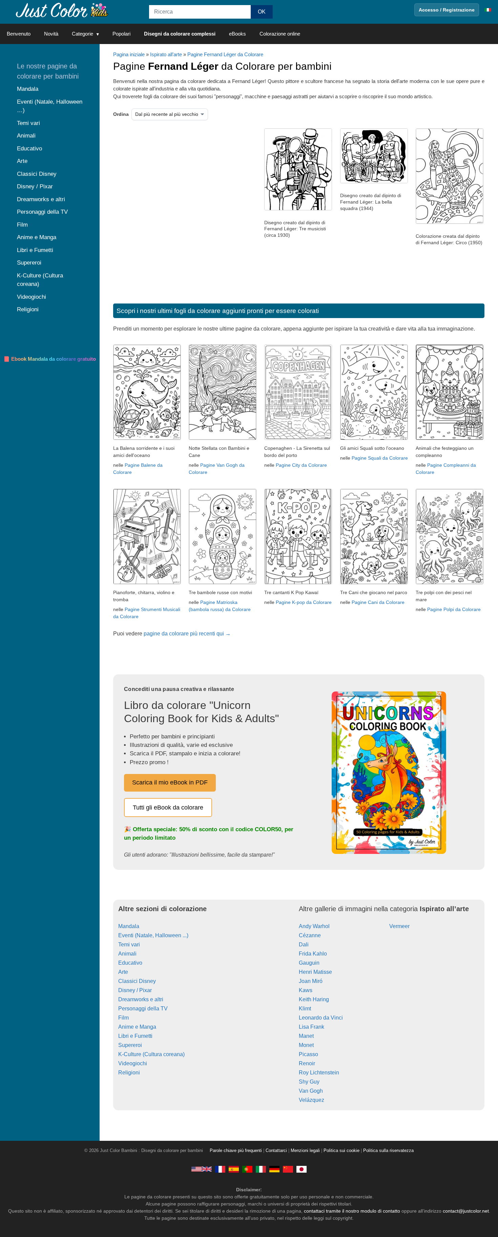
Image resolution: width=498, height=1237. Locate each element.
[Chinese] (288, 1169)
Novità (51, 34)
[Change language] (487, 9)
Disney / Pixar (135, 990)
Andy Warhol (314, 926)
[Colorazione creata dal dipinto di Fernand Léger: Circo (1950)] (449, 222)
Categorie (82, 34)
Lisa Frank (311, 1027)
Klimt (305, 1008)
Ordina (121, 114)
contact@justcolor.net (466, 1211)
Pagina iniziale (129, 54)
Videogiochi (132, 1063)
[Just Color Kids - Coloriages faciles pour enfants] (220, 1169)
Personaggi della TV (143, 1008)
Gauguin (309, 963)
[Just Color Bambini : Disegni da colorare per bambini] (62, 10)
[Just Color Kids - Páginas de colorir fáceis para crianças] (247, 1169)
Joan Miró (311, 981)
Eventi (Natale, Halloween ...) (153, 935)
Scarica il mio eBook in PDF (170, 782)
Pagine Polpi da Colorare (454, 609)
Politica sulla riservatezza (388, 1150)
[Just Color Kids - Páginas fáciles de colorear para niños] (234, 1169)
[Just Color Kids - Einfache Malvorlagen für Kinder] (274, 1169)
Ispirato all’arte (166, 54)
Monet (306, 1045)
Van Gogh (311, 1091)
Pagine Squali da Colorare (380, 458)
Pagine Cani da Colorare (378, 602)
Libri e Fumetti (135, 1036)
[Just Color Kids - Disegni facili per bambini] (261, 1169)
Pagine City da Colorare (301, 465)
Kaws (305, 990)
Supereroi (130, 1045)
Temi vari (129, 944)
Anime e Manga (137, 1027)
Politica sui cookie (341, 1150)
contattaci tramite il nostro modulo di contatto (352, 1211)
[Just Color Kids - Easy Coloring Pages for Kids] (201, 1169)
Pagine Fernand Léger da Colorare (225, 54)
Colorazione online (280, 34)
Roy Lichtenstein (319, 1072)
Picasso (308, 1054)
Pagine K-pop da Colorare (304, 602)
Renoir (307, 1063)
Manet (306, 1036)
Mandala (128, 926)
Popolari (121, 34)
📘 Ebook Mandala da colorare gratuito (49, 359)
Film (123, 1018)
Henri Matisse (315, 972)
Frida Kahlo (313, 954)
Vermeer (399, 926)
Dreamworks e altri (140, 999)
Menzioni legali (305, 1150)
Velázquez (311, 1100)
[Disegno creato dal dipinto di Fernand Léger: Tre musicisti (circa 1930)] (298, 208)
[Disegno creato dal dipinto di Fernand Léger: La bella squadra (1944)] (374, 181)
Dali (304, 944)
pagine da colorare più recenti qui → (187, 633)
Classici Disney (137, 981)
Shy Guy (309, 1082)
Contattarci (276, 1150)
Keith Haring (314, 999)
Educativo (130, 963)
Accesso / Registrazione (447, 10)
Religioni (129, 1072)
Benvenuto (18, 34)
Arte (123, 972)
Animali (127, 954)
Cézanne (310, 935)
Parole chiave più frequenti (236, 1150)
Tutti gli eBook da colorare (168, 807)
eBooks (237, 34)
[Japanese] (301, 1169)
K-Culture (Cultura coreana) (151, 1054)
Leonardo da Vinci (321, 1018)
